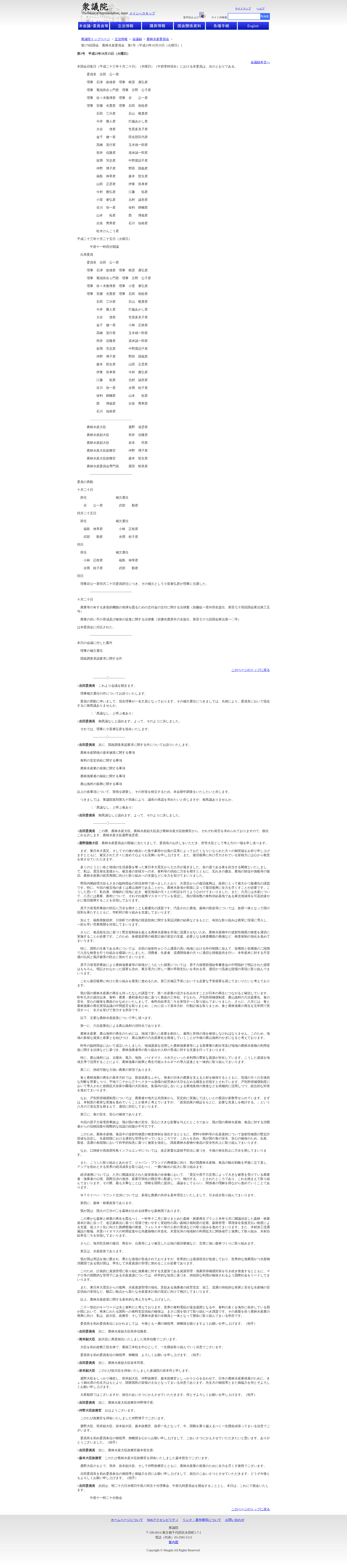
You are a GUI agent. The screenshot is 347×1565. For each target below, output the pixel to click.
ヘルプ (260, 8)
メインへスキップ (142, 13)
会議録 (137, 39)
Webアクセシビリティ (163, 1520)
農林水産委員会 (158, 39)
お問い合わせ (234, 1520)
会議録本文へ (260, 62)
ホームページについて (127, 1520)
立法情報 (121, 39)
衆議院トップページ (95, 39)
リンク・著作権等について (202, 1520)
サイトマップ (243, 8)
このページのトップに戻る (250, 670)
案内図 (173, 1542)
